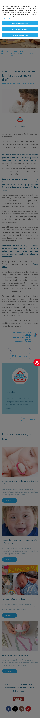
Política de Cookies (8, 19)
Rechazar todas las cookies (20, 29)
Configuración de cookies (20, 23)
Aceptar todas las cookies (20, 35)
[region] (20, 19)
